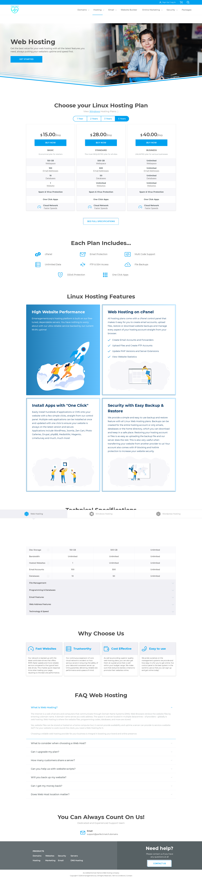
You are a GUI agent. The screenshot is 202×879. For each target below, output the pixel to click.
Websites (49, 856)
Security (62, 856)
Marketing (50, 860)
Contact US (159, 863)
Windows (94, 111)
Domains (37, 856)
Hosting (36, 860)
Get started (26, 59)
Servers (74, 856)
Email (61, 860)
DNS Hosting (77, 860)
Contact (129, 876)
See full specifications (101, 221)
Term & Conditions (118, 876)
